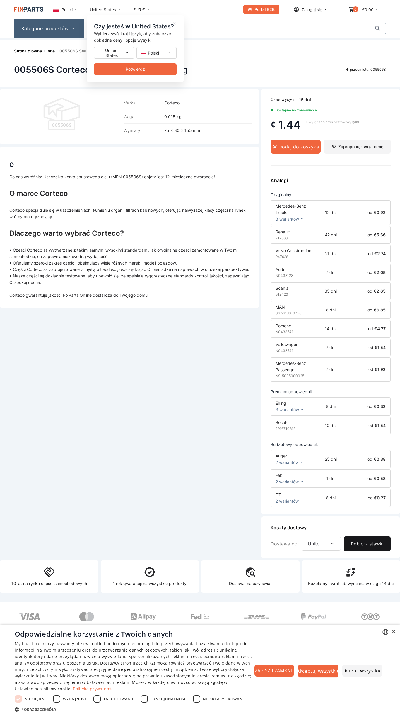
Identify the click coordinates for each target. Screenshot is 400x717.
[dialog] (200, 671)
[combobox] (385, 632)
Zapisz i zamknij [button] (274, 670)
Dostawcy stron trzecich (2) (127, 663)
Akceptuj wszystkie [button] (318, 671)
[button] (134, 709)
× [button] (393, 632)
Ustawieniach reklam (108, 682)
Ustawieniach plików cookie (43, 688)
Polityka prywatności (93, 688)
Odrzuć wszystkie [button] (362, 670)
